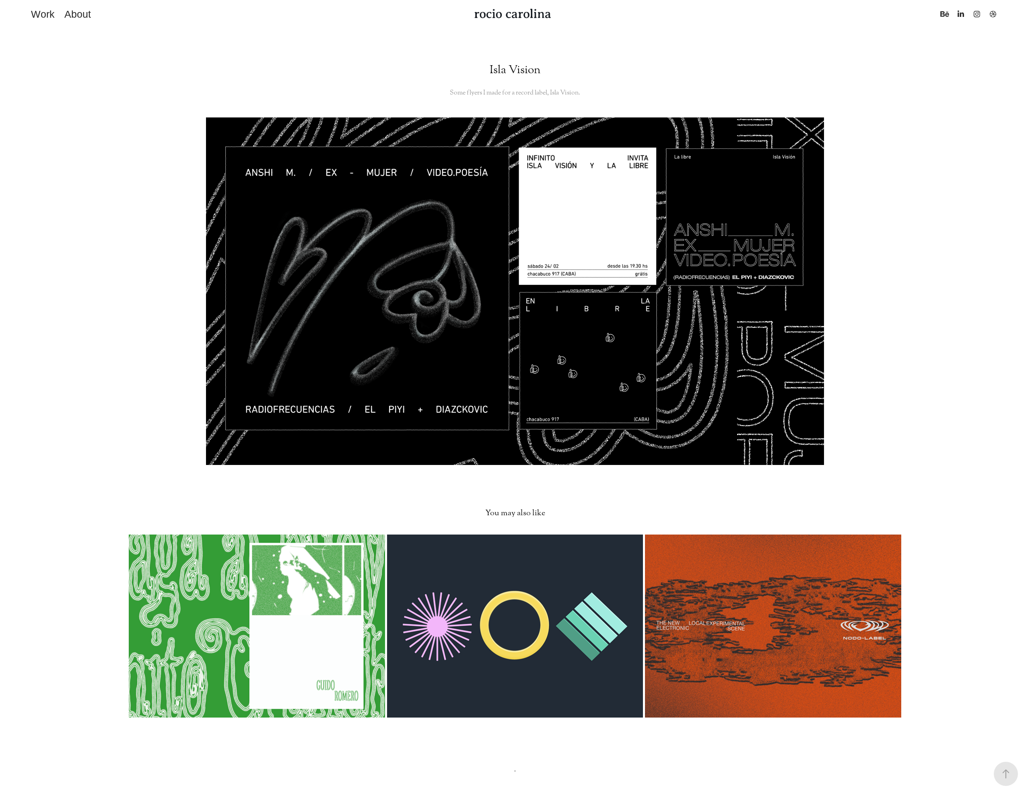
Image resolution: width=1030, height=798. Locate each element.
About (77, 14)
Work (43, 14)
